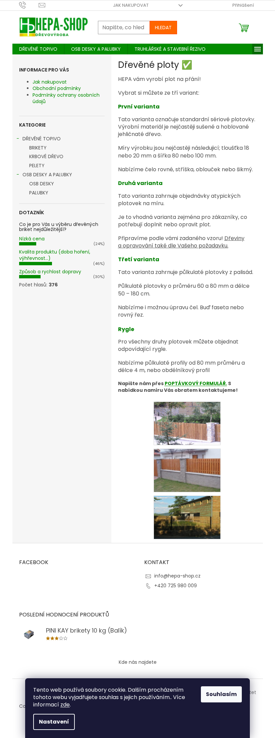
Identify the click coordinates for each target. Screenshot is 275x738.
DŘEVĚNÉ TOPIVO (41, 138)
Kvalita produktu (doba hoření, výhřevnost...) (54, 255)
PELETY (37, 165)
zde (65, 704)
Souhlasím (221, 694)
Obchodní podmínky (57, 88)
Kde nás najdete (138, 662)
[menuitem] (38, 49)
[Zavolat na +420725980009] (29, 5)
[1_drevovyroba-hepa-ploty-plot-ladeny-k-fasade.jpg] (187, 517)
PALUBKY (38, 192)
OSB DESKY (41, 183)
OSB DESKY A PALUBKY (47, 174)
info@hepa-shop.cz (177, 575)
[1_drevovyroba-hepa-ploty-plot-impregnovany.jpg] (187, 423)
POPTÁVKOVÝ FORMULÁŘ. (196, 383)
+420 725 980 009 (175, 585)
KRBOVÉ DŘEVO (46, 156)
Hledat (163, 27)
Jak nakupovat (131, 5)
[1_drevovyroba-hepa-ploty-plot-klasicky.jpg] (187, 470)
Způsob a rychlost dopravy (50, 271)
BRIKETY (38, 147)
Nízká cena (32, 238)
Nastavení (54, 722)
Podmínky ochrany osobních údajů (66, 98)
